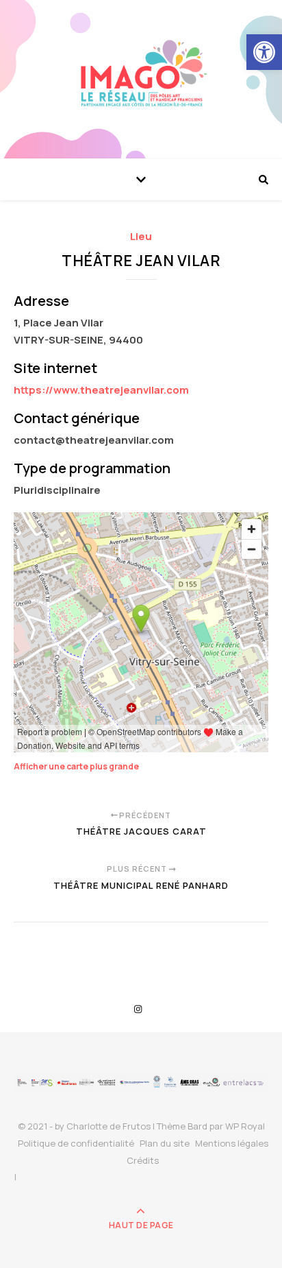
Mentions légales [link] (231, 1143)
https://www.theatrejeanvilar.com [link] (101, 390)
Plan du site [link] (165, 1143)
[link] (264, 52)
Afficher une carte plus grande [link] (76, 766)
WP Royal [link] (245, 1126)
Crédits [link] (143, 1160)
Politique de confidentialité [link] (76, 1143)
